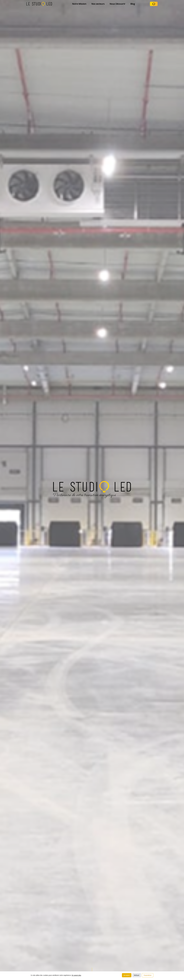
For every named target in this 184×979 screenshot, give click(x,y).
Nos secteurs (98, 3)
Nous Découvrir (117, 3)
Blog (132, 3)
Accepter (127, 975)
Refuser (136, 975)
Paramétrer (148, 975)
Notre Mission (79, 3)
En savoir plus (76, 975)
